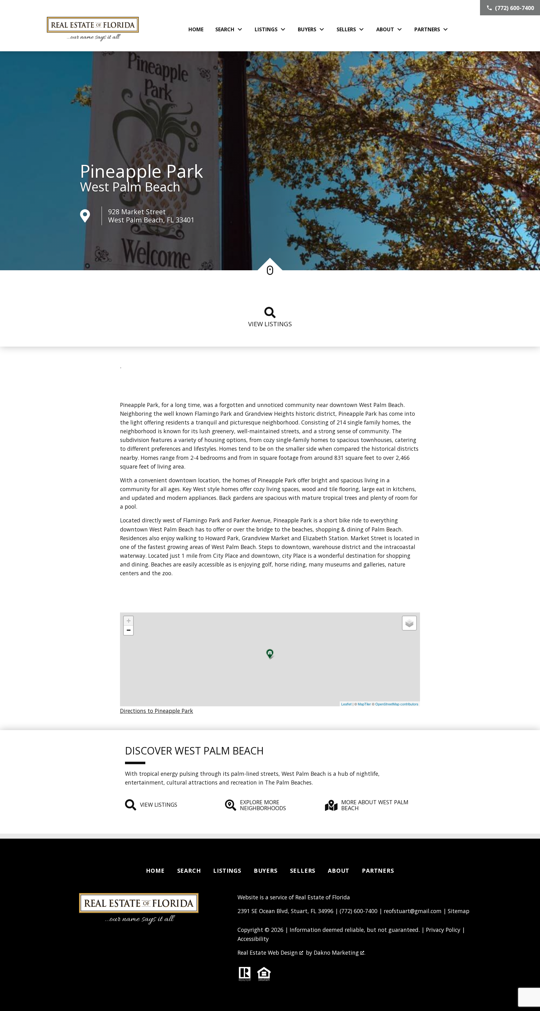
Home (195, 29)
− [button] (129, 630)
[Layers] (409, 623)
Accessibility (253, 938)
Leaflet (346, 703)
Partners (378, 870)
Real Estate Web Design (268, 952)
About (338, 870)
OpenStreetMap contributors (396, 703)
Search (189, 870)
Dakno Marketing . (339, 952)
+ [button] (129, 621)
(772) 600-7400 (359, 911)
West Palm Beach (130, 187)
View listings (270, 324)
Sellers (303, 870)
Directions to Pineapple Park (156, 710)
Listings (227, 870)
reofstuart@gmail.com (413, 911)
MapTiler (364, 703)
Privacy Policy (443, 929)
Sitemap (458, 911)
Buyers (266, 870)
